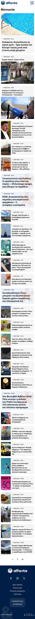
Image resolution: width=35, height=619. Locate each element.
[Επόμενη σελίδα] (22, 559)
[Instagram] (17, 578)
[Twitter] (24, 578)
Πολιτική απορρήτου (17, 591)
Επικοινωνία (17, 588)
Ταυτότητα (17, 594)
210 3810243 (17, 604)
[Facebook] (11, 578)
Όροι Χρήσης (17, 585)
